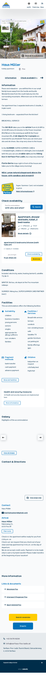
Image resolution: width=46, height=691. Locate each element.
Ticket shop (35, 7)
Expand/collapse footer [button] (10, 663)
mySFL (29, 7)
